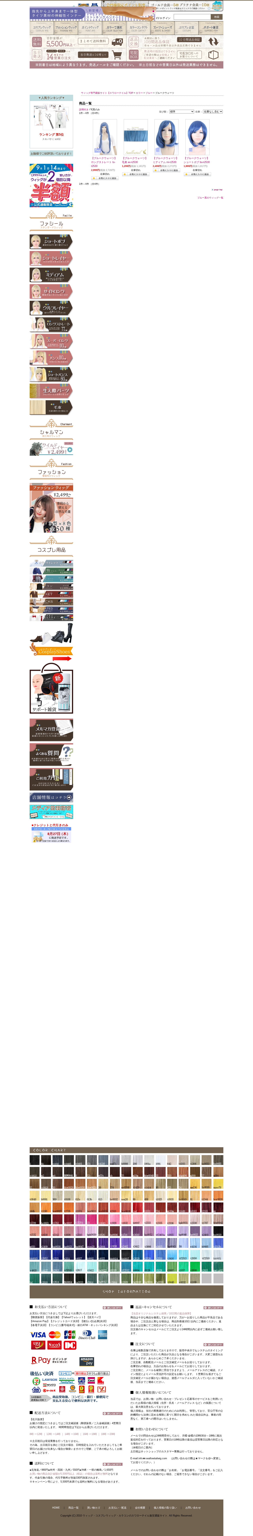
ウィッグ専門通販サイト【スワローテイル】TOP (107, 93)
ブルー (149, 93)
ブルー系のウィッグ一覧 (210, 197)
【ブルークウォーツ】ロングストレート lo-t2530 (104, 162)
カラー (139, 93)
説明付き (84, 109)
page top (218, 189)
